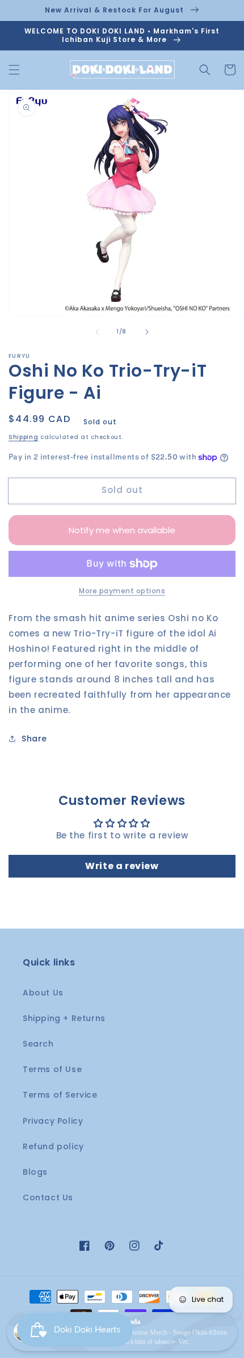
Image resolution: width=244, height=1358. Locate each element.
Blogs (35, 1172)
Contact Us (48, 1197)
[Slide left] (97, 331)
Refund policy (53, 1146)
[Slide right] (146, 331)
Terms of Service (60, 1094)
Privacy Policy (53, 1121)
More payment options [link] (122, 591)
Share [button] (34, 738)
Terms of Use (52, 1069)
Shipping (24, 437)
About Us (43, 992)
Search (38, 1043)
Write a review (121, 865)
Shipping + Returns (64, 1018)
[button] (14, 69)
